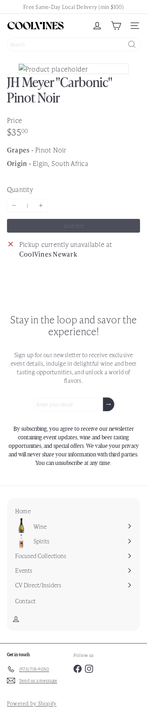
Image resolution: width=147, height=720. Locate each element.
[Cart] (116, 25)
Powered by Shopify (31, 703)
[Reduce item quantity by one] (14, 205)
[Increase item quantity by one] (41, 205)
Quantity (20, 189)
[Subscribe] (108, 404)
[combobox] (73, 44)
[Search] (132, 44)
